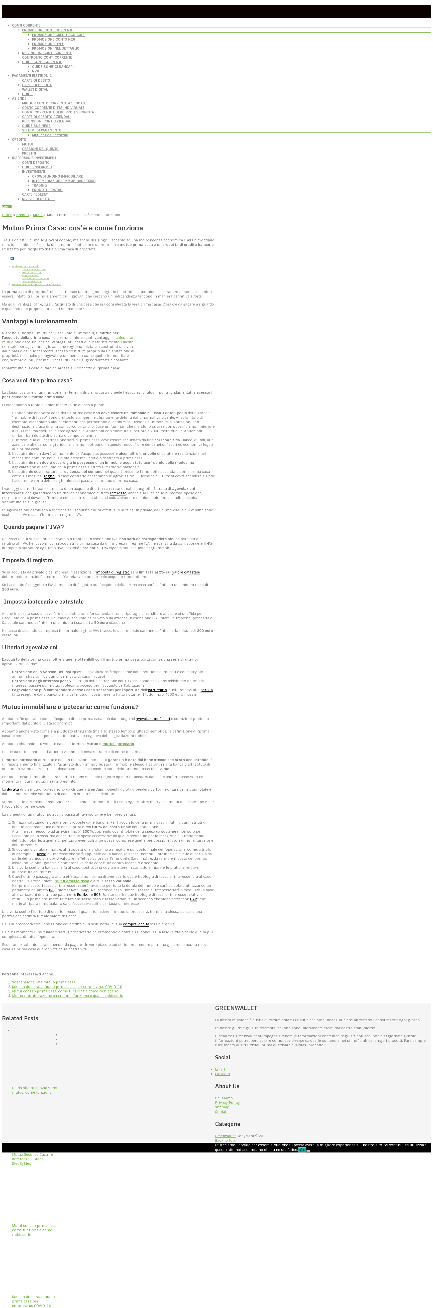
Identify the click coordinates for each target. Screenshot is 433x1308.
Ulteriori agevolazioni (32, 281)
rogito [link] (49, 476)
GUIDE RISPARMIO (37, 167)
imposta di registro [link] (113, 572)
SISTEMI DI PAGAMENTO (41, 130)
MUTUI (27, 144)
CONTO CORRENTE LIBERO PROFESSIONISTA (58, 112)
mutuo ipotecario (118, 744)
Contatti (222, 1111)
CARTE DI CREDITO (37, 85)
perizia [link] (206, 690)
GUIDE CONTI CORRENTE (42, 62)
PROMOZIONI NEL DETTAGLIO (55, 48)
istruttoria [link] (157, 690)
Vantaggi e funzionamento (25, 266)
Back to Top (225, 1140)
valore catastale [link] (186, 572)
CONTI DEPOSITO (36, 162)
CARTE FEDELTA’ (35, 194)
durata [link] (13, 789)
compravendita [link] (136, 924)
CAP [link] (193, 899)
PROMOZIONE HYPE (48, 44)
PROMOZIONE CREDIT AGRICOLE (58, 35)
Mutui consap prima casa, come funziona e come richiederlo (65, 991)
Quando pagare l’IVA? (32, 272)
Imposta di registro (30, 275)
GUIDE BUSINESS (36, 125)
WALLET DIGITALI (35, 89)
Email (220, 1069)
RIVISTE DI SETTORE (38, 199)
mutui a (72, 881)
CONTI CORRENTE (26, 25)
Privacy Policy (227, 1102)
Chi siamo (224, 1098)
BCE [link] (97, 894)
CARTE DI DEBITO (36, 80)
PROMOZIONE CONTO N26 (53, 39)
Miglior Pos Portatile (50, 135)
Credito (22, 215)
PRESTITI (29, 153)
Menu (7, 207)
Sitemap (222, 1107)
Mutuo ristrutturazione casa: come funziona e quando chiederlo (67, 995)
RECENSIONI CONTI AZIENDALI (47, 121)
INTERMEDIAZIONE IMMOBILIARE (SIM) (63, 181)
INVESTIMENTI (33, 171)
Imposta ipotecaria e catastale (35, 278)
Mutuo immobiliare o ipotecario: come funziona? (36, 284)
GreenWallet (225, 1136)
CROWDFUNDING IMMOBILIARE (57, 176)
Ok (302, 1150)
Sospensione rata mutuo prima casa (43, 982)
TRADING (39, 185)
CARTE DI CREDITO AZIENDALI (46, 116)
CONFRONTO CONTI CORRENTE (47, 57)
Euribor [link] (83, 894)
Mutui (38, 215)
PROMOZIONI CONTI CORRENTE (47, 30)
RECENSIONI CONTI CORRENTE (47, 53)
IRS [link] (51, 890)
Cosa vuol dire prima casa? (34, 269)
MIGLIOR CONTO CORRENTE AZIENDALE (54, 103)
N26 (35, 71)
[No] (308, 1151)
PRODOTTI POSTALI (47, 190)
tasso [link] (41, 854)
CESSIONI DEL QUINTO (40, 149)
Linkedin (222, 1074)
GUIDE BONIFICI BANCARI (53, 66)
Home (7, 215)
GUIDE (27, 94)
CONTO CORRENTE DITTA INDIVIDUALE (53, 107)
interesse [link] (118, 493)
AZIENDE (19, 98)
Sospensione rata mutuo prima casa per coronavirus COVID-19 (67, 986)
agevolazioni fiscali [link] (153, 718)
